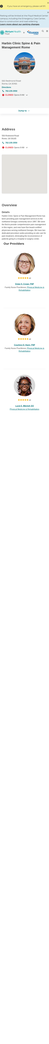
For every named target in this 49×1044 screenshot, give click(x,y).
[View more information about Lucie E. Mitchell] (24, 385)
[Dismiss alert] (48, 3)
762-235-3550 (11, 91)
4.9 (30, 278)
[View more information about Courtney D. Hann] (24, 324)
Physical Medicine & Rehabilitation (24, 409)
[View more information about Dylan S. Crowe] (24, 263)
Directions (6, 87)
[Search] (42, 31)
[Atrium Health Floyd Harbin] (19, 32)
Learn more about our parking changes (19, 24)
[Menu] (47, 31)
